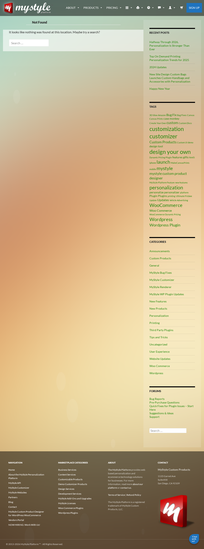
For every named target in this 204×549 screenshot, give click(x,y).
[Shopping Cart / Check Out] (181, 8)
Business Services (67, 469)
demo (190, 142)
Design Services (66, 488)
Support (154, 416)
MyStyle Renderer (160, 287)
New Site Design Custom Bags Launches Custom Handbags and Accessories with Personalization (169, 78)
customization (166, 128)
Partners (12, 497)
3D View (153, 115)
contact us (125, 487)
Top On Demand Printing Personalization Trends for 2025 (169, 58)
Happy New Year (159, 88)
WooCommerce (165, 205)
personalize (156, 192)
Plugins (162, 196)
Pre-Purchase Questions (164, 402)
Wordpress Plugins (68, 512)
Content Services (67, 474)
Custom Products (163, 142)
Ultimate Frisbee (184, 196)
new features (181, 182)
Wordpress (161, 219)
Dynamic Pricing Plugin (160, 157)
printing (171, 196)
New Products (158, 308)
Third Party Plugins (161, 330)
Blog (10, 502)
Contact (12, 506)
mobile (152, 169)
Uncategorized (158, 344)
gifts (185, 157)
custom (172, 122)
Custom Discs (185, 123)
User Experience (159, 351)
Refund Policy (134, 494)
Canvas (190, 115)
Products (90, 7)
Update (153, 200)
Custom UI (182, 142)
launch (163, 162)
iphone (152, 162)
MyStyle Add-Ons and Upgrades (74, 498)
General (154, 265)
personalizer (171, 192)
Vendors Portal (16, 519)
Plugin (153, 196)
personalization (166, 187)
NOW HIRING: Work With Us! (24, 524)
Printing (154, 323)
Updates (163, 200)
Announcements (159, 251)
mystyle (165, 168)
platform (184, 192)
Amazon (162, 115)
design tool (156, 146)
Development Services (69, 493)
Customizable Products (70, 479)
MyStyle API (14, 482)
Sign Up (194, 7)
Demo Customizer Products (72, 484)
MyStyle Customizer (161, 279)
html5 (192, 157)
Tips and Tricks (158, 337)
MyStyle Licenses (67, 503)
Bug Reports (157, 398)
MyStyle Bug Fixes (160, 272)
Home (11, 469)
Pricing (112, 7)
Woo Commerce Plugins (70, 508)
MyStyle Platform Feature (162, 182)
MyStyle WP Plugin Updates (166, 294)
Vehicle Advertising (179, 200)
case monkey (171, 118)
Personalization (159, 315)
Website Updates (159, 358)
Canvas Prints (156, 118)
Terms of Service (116, 494)
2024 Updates (158, 67)
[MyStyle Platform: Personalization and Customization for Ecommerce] (177, 510)
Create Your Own (157, 123)
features (177, 157)
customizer (163, 136)
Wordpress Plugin (164, 224)
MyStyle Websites (17, 492)
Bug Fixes (181, 115)
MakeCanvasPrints (180, 162)
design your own (170, 151)
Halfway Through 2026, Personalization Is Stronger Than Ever (169, 45)
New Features (158, 301)
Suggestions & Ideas (161, 413)
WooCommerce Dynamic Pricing (165, 214)
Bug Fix (171, 115)
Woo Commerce (160, 210)
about (71, 7)
